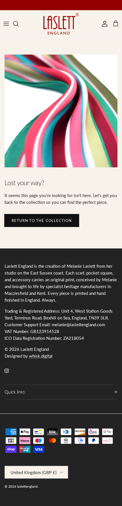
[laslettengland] (61, 23)
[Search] (18, 24)
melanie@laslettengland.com (53, 7)
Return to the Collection (42, 220)
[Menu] (6, 24)
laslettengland (27, 486)
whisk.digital (40, 355)
